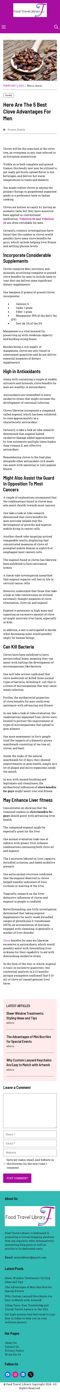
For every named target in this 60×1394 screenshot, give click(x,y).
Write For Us (13, 1354)
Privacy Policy (14, 1350)
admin (10, 1022)
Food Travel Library (17, 1233)
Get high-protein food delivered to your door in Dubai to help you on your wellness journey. (30, 1318)
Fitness (12, 129)
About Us (10, 1342)
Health (8, 95)
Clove (6, 940)
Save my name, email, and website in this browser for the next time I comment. (30, 1163)
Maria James (34, 85)
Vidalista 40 (27, 219)
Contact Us (12, 1346)
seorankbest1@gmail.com (30, 1257)
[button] (56, 26)
